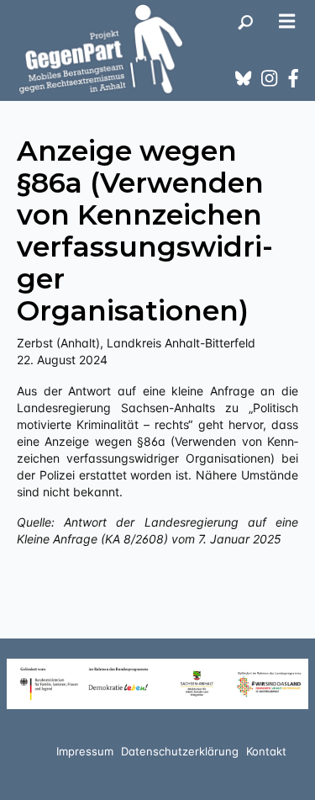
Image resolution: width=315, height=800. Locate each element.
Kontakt (266, 751)
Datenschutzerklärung (180, 751)
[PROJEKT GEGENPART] (101, 49)
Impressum (84, 751)
